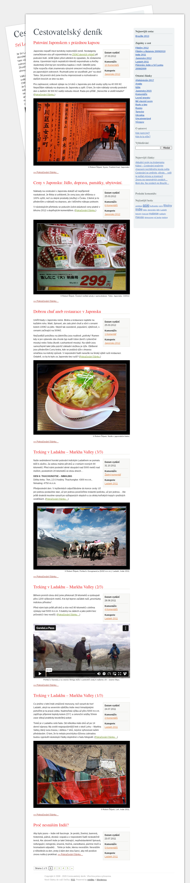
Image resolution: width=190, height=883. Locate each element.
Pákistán (139, 217)
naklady (162, 214)
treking (165, 217)
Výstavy (139, 122)
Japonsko (152, 210)
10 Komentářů (112, 65)
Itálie (137, 87)
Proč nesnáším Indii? (51, 825)
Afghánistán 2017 (144, 80)
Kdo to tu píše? (142, 136)
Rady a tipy (141, 104)
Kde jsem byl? (142, 133)
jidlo (158, 210)
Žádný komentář (113, 474)
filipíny (167, 205)
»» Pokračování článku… (46, 172)
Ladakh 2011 (111, 483)
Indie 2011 (140, 54)
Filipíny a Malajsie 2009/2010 (150, 51)
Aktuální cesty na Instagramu (149, 162)
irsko (145, 210)
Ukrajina (139, 115)
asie (146, 205)
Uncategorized (143, 118)
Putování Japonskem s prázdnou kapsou (66, 42)
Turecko (139, 111)
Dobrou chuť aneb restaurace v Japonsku (67, 311)
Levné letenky (142, 98)
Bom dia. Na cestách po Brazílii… (152, 183)
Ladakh (163, 210)
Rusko (138, 108)
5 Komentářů (111, 847)
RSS (73, 880)
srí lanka (157, 217)
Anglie (138, 84)
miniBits (90, 880)
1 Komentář (110, 334)
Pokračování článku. (44, 94)
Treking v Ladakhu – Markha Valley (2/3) (68, 586)
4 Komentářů (111, 609)
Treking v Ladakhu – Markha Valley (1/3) (68, 695)
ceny (161, 206)
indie (138, 209)
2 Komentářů (111, 718)
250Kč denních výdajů (83, 54)
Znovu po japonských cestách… (151, 179)
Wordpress (102, 880)
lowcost (145, 214)
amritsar (138, 206)
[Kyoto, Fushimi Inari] (81, 164)
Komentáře (141, 94)
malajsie (154, 213)
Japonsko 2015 (143, 91)
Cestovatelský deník (67, 31)
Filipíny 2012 (142, 48)
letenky (138, 214)
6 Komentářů (111, 205)
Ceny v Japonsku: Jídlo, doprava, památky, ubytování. (77, 182)
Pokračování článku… (57, 499)
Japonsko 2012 (112, 74)
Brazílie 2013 (142, 36)
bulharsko (154, 206)
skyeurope (149, 217)
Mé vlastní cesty (144, 101)
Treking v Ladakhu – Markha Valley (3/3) (68, 451)
